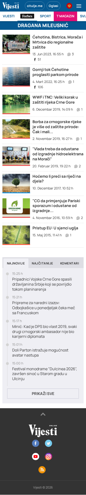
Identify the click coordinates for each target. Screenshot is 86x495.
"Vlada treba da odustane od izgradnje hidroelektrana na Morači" (57, 154)
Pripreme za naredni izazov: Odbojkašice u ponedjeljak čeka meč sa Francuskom (43, 307)
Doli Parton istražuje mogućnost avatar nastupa (40, 353)
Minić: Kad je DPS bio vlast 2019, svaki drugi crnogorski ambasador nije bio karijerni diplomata (44, 331)
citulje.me (35, 6)
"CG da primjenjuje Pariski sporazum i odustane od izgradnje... (56, 205)
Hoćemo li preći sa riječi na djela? (56, 179)
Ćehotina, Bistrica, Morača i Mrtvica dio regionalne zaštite (57, 42)
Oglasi (53, 6)
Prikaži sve (43, 393)
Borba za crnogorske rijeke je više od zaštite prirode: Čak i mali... (56, 126)
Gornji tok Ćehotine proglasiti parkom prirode (55, 72)
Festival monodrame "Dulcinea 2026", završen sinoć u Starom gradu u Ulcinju (44, 373)
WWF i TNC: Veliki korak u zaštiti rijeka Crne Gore (55, 99)
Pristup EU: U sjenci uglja (55, 228)
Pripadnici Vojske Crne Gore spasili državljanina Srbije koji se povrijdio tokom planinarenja (42, 284)
